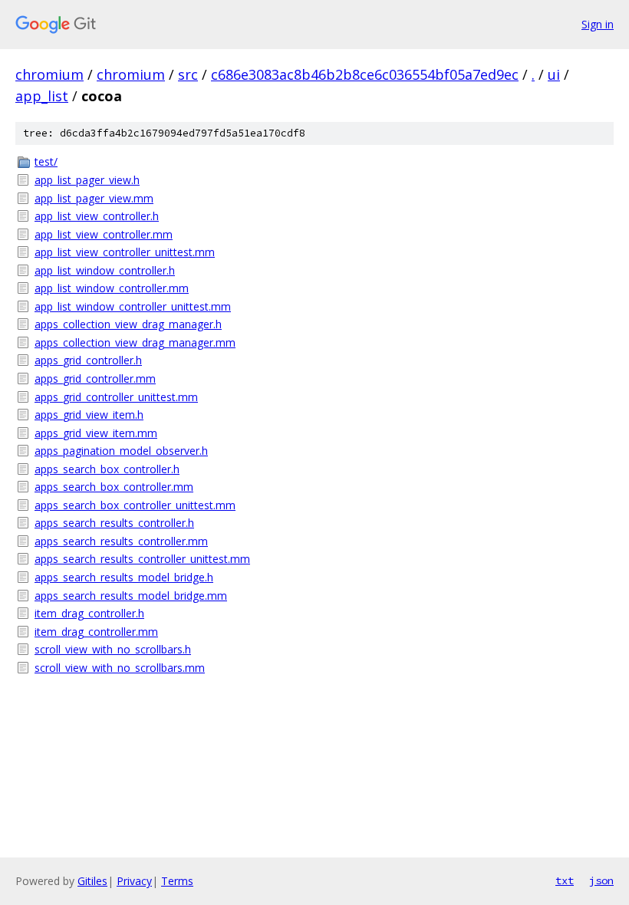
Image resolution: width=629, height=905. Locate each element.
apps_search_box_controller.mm (114, 486)
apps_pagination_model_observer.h (121, 450)
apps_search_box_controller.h (107, 469)
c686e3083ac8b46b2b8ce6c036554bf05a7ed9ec (365, 74)
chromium (49, 74)
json (601, 880)
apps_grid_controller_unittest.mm (116, 397)
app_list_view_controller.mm (104, 234)
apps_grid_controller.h (88, 360)
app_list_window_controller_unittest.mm (133, 306)
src (188, 74)
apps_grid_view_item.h (89, 414)
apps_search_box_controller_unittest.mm (135, 505)
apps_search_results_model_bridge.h (124, 577)
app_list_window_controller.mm (112, 288)
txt (564, 880)
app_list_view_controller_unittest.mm (125, 252)
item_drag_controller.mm (96, 631)
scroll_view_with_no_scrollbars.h (113, 649)
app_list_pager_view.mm (94, 198)
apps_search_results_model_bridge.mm (131, 595)
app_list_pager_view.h (87, 180)
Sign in (597, 24)
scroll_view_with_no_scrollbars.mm (120, 667)
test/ (46, 161)
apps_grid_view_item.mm (96, 433)
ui (554, 74)
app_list (41, 96)
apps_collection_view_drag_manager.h (128, 324)
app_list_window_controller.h (105, 270)
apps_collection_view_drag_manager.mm (135, 342)
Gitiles (92, 881)
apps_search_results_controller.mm (121, 541)
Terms (177, 881)
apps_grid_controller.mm (95, 378)
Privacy (134, 881)
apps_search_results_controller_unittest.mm (142, 558)
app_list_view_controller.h (97, 216)
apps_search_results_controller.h (114, 522)
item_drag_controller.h (89, 613)
